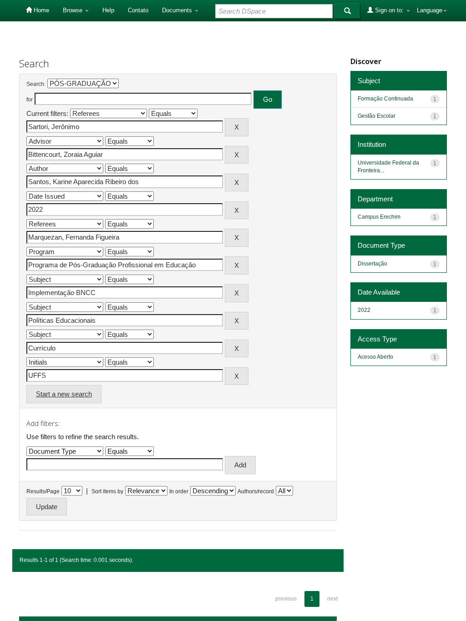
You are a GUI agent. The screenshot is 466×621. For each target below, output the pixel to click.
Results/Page (43, 491)
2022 (364, 310)
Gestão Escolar (376, 116)
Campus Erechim (379, 217)
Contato (138, 10)
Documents (178, 10)
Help (108, 10)
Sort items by (107, 491)
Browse (73, 10)
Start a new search (64, 394)
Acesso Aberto (375, 357)
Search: (36, 84)
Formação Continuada (385, 98)
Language (429, 10)
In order (178, 491)
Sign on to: (389, 10)
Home (40, 10)
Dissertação (372, 263)
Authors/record (256, 491)
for (29, 99)
